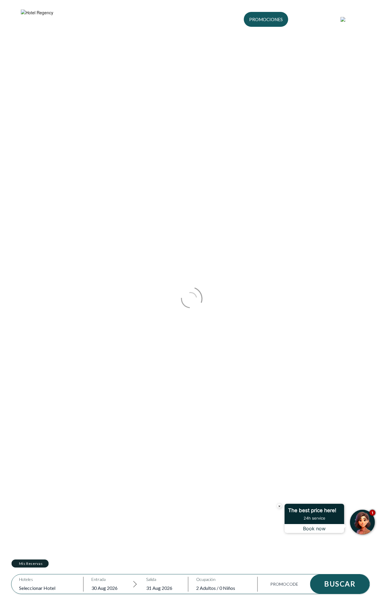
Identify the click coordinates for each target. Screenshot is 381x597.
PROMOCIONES (266, 19)
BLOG (210, 19)
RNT (229, 19)
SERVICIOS (182, 19)
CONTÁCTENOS (314, 19)
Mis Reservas (31, 563)
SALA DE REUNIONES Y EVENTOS (127, 19)
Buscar (339, 583)
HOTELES (73, 19)
